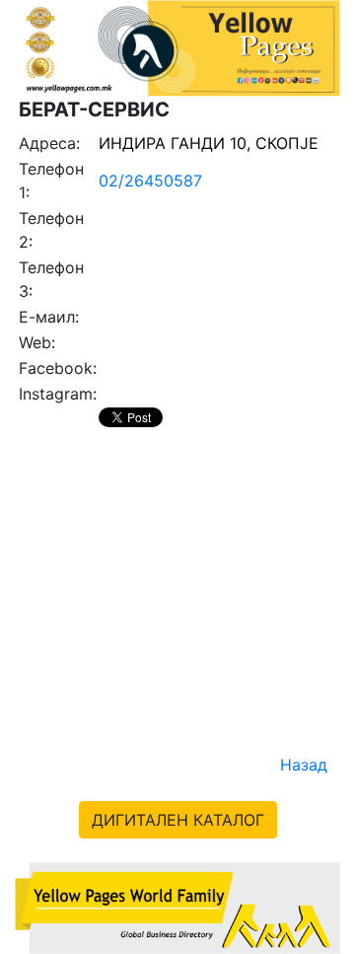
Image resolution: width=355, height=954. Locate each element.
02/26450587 (150, 180)
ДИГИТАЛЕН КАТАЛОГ (178, 820)
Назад (303, 764)
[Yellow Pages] (177, 907)
